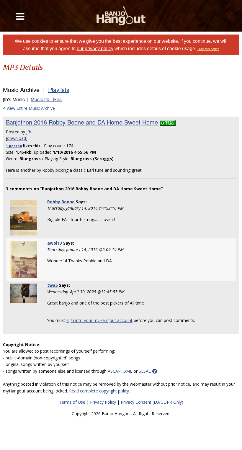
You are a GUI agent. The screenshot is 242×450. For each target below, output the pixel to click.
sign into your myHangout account (99, 320)
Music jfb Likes (46, 99)
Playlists (58, 89)
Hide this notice (208, 49)
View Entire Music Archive (30, 108)
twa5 (52, 285)
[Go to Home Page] (121, 16)
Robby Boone (61, 201)
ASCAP (114, 371)
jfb (28, 132)
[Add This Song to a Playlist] (168, 122)
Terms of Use (72, 402)
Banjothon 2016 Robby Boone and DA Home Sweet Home (82, 122)
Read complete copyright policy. (99, 391)
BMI (127, 371)
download (16, 138)
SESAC (145, 371)
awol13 (54, 243)
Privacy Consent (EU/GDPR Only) (152, 402)
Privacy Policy (103, 402)
